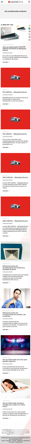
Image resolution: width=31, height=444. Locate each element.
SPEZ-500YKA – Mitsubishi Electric (15, 221)
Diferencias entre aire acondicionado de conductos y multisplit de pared (14, 267)
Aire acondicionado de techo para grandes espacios (15, 360)
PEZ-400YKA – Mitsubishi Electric (15, 134)
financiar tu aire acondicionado (17, 434)
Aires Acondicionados (14, 437)
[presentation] (15, 32)
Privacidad (8, 440)
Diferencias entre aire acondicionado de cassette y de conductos (14, 314)
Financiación (18, 442)
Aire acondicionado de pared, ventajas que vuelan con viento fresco (14, 404)
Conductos (6, 89)
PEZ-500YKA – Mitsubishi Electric (15, 92)
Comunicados (6, 263)
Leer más (6, 62)
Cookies (14, 440)
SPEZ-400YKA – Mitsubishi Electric (15, 177)
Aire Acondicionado (8, 44)
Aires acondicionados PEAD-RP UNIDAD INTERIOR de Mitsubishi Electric (14, 48)
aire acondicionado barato (19, 432)
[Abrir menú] (2, 2)
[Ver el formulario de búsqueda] (28, 2)
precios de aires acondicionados (21, 433)
